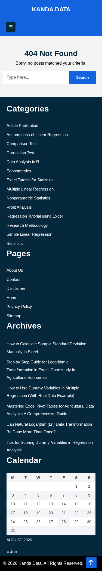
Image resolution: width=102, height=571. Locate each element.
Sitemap (14, 315)
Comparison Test (22, 143)
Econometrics (19, 171)
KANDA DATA (51, 9)
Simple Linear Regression (29, 234)
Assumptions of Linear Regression (37, 134)
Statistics (15, 243)
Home (12, 297)
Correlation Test (20, 152)
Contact (13, 279)
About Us (15, 270)
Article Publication (22, 125)
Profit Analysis (19, 207)
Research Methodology (27, 225)
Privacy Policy (19, 306)
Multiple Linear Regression (30, 189)
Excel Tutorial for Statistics (30, 180)
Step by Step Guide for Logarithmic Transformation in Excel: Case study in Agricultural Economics (41, 370)
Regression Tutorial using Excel (35, 216)
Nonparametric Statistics (28, 198)
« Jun (12, 551)
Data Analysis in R (23, 161)
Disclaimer (16, 288)
